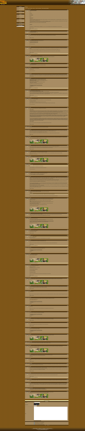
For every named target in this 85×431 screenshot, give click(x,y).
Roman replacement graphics (45, 8)
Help (71, 4)
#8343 (67, 107)
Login (17, 12)
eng (39, 420)
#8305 (67, 34)
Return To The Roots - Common (31, 8)
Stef (25, 172)
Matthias (26, 379)
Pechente (26, 126)
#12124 (67, 391)
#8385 (67, 253)
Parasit (26, 67)
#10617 (67, 366)
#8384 (67, 247)
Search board (18, 8)
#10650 (67, 379)
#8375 (67, 172)
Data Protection (77, 4)
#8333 (67, 78)
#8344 (67, 126)
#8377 (67, 190)
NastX (25, 78)
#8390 (67, 297)
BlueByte (18, 17)
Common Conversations (38, 8)
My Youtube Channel (32, 104)
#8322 (67, 67)
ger (40, 420)
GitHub (18, 15)
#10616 (67, 363)
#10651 (67, 382)
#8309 (67, 55)
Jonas (25, 63)
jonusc (26, 129)
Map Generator (18, 21)
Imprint (74, 4)
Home (2, 4)
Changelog (83, 4)
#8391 (67, 305)
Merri (25, 34)
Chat (17, 9)
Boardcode (37, 424)
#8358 (67, 136)
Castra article (44, 26)
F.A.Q (18, 19)
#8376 (67, 176)
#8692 (67, 358)
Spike (25, 55)
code (37, 420)
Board (4, 4)
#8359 (67, 145)
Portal (18, 7)
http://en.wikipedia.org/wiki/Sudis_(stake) (34, 299)
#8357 (67, 129)
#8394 (67, 322)
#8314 (67, 63)
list (38, 420)
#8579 (67, 345)
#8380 (67, 217)
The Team (80, 4)
